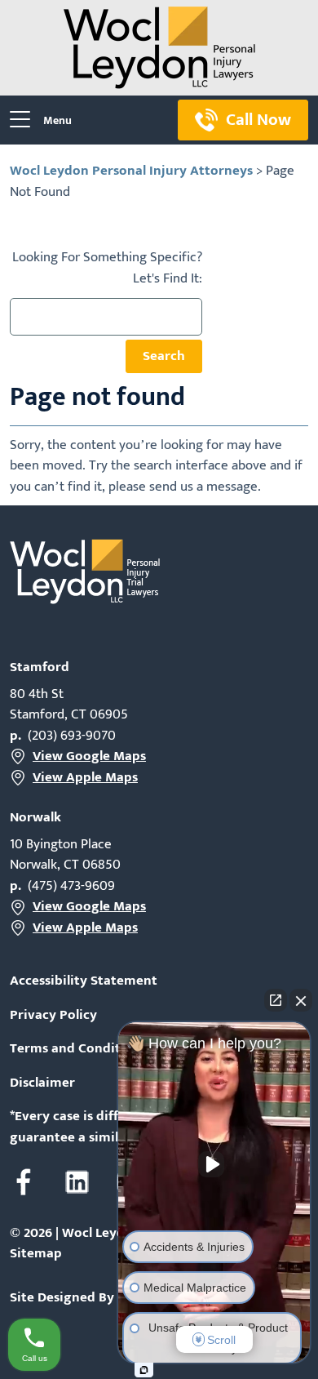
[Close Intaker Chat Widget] (300, 1000)
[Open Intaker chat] (144, 1370)
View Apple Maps (85, 778)
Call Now (258, 119)
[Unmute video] (214, 1164)
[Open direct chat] (275, 1000)
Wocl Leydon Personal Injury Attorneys (131, 170)
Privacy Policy (53, 1015)
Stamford (39, 667)
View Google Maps (89, 756)
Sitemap (36, 1253)
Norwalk (35, 817)
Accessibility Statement (83, 981)
